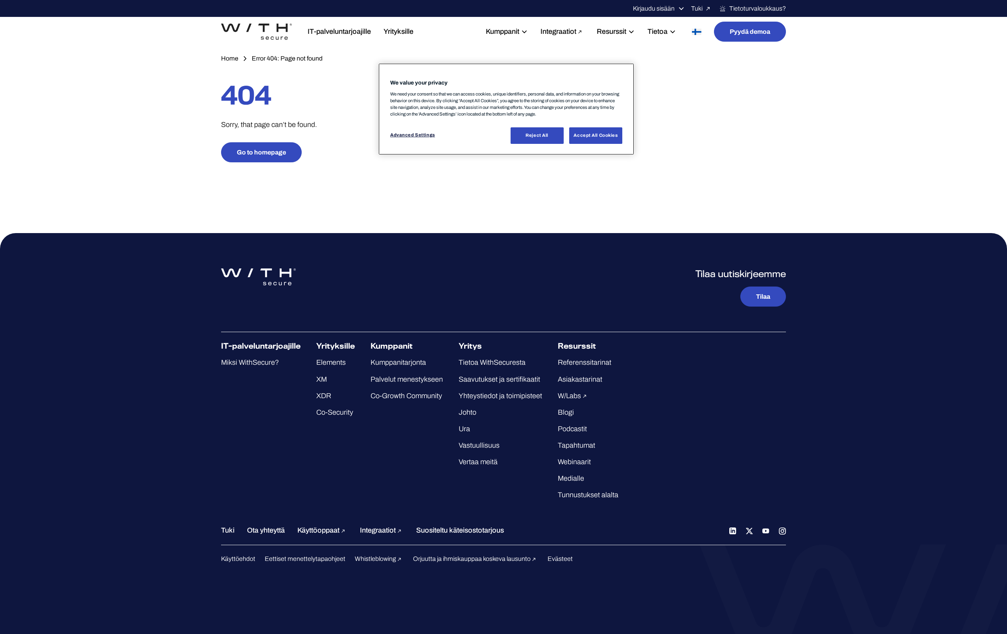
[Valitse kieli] (696, 31)
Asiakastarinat (580, 379)
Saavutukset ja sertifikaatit (499, 379)
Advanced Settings (412, 134)
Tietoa (657, 31)
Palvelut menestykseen (407, 379)
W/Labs (570, 396)
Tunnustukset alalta (588, 495)
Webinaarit (574, 462)
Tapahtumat (576, 445)
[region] (506, 109)
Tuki (697, 8)
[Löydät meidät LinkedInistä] (732, 530)
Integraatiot (558, 31)
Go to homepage (261, 152)
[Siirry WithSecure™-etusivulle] (256, 32)
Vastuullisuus (479, 445)
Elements (331, 362)
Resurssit (611, 31)
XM (321, 379)
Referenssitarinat (584, 362)
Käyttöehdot (238, 558)
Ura (464, 429)
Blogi (566, 412)
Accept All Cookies (596, 135)
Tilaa (763, 296)
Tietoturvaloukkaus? (757, 8)
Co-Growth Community (406, 396)
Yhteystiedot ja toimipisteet (500, 396)
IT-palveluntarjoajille (339, 31)
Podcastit (572, 429)
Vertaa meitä (478, 462)
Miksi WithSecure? (250, 362)
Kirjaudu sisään (654, 8)
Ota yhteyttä (266, 530)
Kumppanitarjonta (398, 362)
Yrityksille (398, 31)
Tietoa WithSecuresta (492, 362)
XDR (323, 396)
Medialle (571, 478)
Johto (467, 412)
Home (229, 58)
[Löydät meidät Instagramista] (782, 530)
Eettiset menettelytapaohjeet (305, 558)
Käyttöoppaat (319, 530)
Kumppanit (502, 31)
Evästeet (560, 558)
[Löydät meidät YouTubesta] (765, 530)
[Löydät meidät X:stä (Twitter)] (749, 530)
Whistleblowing (376, 558)
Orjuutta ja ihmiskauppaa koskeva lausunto (472, 558)
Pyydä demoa (750, 31)
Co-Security (334, 412)
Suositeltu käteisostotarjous (460, 530)
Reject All (537, 135)
